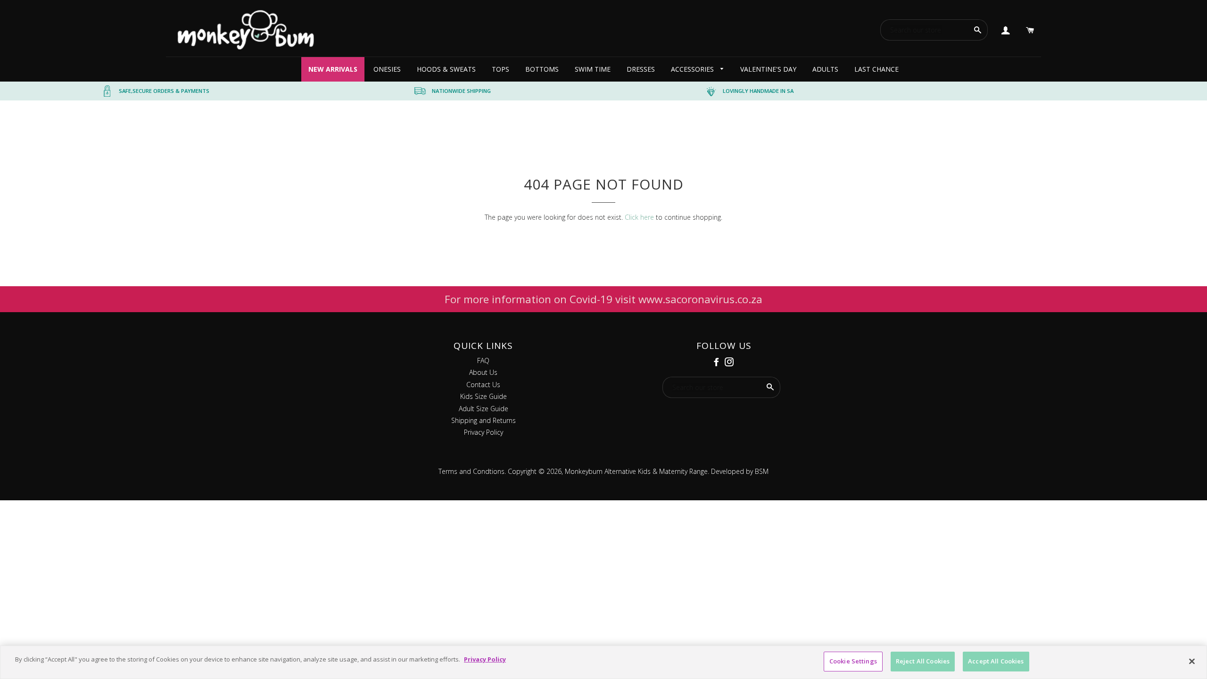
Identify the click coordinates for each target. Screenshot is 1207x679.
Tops (500, 69)
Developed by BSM (739, 471)
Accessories (693, 69)
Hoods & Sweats (446, 69)
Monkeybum (584, 471)
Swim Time (593, 69)
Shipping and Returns (483, 420)
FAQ (483, 360)
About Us (483, 372)
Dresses (641, 69)
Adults (825, 69)
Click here (639, 217)
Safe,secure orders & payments (164, 90)
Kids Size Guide (483, 396)
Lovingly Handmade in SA (758, 90)
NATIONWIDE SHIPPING (461, 90)
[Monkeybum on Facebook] (717, 362)
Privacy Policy (483, 432)
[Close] (1192, 661)
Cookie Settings (853, 661)
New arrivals (332, 69)
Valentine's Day (768, 69)
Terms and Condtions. (472, 471)
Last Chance (876, 69)
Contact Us (483, 384)
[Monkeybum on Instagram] (730, 362)
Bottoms (542, 69)
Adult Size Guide (483, 408)
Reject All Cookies (923, 661)
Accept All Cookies (996, 661)
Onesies (387, 69)
